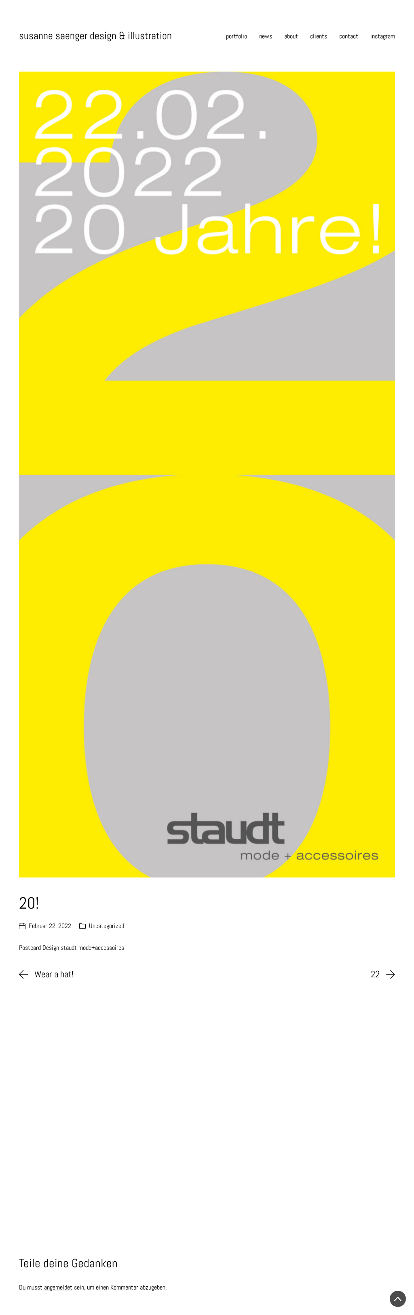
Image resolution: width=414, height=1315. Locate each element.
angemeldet (58, 1287)
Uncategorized (106, 926)
